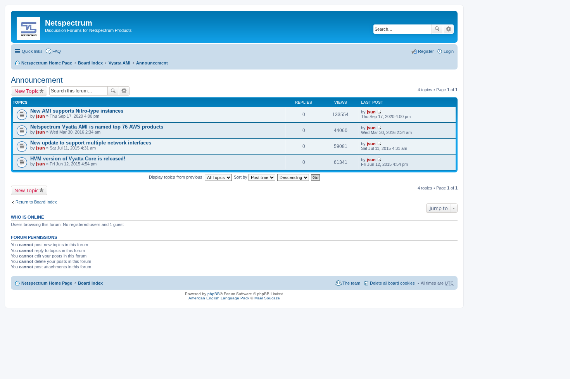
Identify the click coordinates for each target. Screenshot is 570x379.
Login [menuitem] (449, 51)
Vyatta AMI (119, 63)
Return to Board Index (36, 202)
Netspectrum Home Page (46, 63)
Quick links (32, 51)
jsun (40, 116)
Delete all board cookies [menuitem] (392, 283)
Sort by (241, 177)
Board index (90, 63)
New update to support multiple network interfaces (90, 143)
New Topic (26, 90)
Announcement (152, 63)
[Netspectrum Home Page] (29, 27)
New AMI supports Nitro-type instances (76, 111)
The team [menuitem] (351, 283)
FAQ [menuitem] (56, 51)
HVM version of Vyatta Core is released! (77, 159)
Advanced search (448, 29)
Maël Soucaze (267, 298)
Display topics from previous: (177, 177)
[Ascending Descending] (293, 177)
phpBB (213, 294)
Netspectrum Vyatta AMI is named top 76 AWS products (96, 127)
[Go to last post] (379, 112)
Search (437, 29)
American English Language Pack (218, 298)
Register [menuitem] (426, 51)
